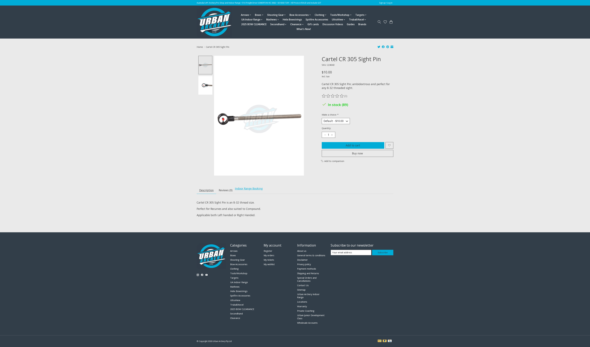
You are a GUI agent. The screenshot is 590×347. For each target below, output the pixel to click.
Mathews (235, 286)
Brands (362, 24)
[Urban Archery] (214, 22)
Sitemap (301, 289)
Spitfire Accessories (317, 19)
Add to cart (353, 145)
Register (268, 250)
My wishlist (269, 264)
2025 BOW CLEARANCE (254, 24)
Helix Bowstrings (292, 19)
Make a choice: (330, 114)
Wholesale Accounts (307, 322)
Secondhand (236, 313)
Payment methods (306, 268)
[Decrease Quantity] (325, 135)
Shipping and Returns (308, 273)
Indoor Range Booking (249, 188)
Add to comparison (334, 161)
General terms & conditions (311, 255)
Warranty (302, 306)
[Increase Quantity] (332, 135)
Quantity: (326, 128)
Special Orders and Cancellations (307, 279)
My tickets (269, 259)
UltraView (235, 300)
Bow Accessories (238, 264)
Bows (233, 255)
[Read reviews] (333, 96)
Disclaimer (302, 259)
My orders (269, 255)
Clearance (235, 318)
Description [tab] (206, 190)
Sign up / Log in (385, 3)
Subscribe (383, 252)
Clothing (234, 268)
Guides (351, 24)
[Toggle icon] (379, 22)
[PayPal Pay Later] (385, 341)
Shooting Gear (237, 259)
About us (301, 250)
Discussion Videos (333, 24)
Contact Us (303, 285)
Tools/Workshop (238, 273)
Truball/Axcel (237, 304)
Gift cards (313, 24)
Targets (234, 277)
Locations (302, 301)
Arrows (234, 250)
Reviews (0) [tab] (225, 190)
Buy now (357, 153)
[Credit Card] (390, 341)
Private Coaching (305, 310)
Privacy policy (304, 264)
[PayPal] (380, 341)
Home (200, 46)
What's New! (304, 29)
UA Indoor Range (239, 282)
